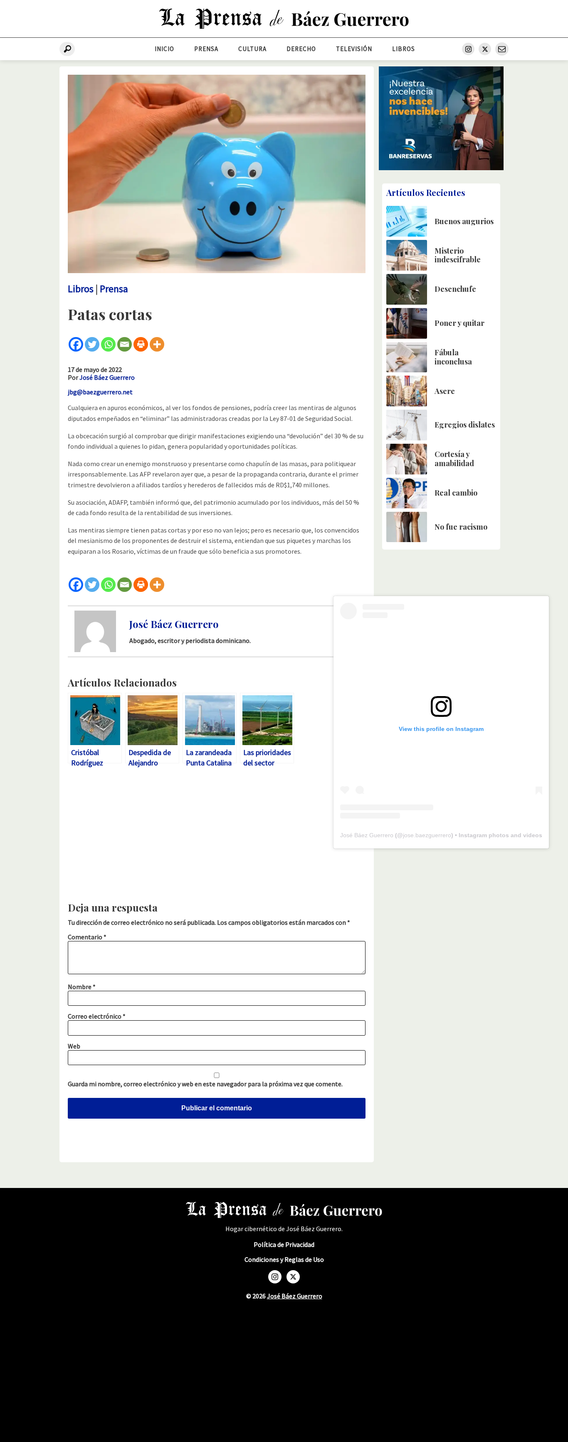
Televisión (354, 49)
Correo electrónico (97, 1016)
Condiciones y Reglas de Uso (284, 1260)
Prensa (206, 49)
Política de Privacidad (284, 1245)
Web (74, 1046)
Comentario (87, 937)
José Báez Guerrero (107, 377)
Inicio (164, 49)
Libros (403, 49)
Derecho (301, 49)
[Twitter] (92, 344)
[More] (157, 344)
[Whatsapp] (108, 344)
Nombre (82, 987)
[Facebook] (76, 344)
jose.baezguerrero (427, 835)
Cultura (252, 49)
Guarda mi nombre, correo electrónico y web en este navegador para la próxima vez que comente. (205, 1084)
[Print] (140, 344)
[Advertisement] (216, 837)
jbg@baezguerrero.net (100, 392)
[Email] (124, 344)
